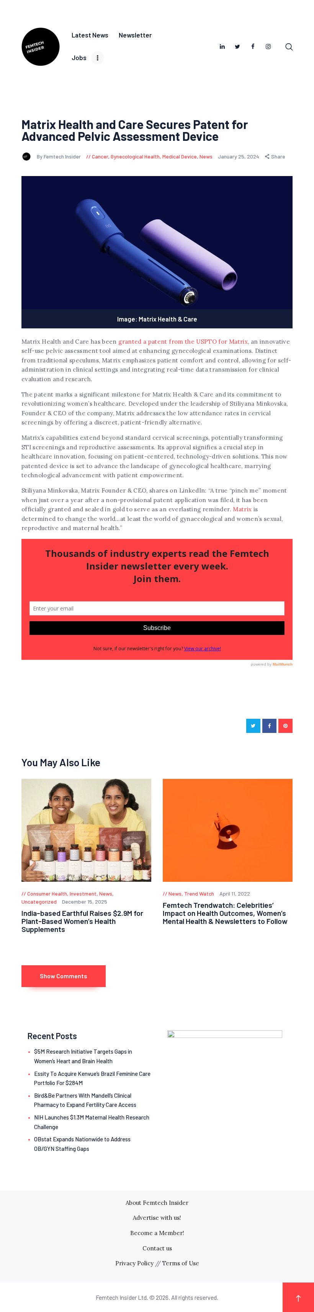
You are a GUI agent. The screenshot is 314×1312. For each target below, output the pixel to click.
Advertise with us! (157, 1217)
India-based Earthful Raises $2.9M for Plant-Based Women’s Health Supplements (82, 921)
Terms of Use (180, 1263)
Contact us (157, 1248)
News (206, 156)
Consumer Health (47, 893)
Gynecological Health (135, 156)
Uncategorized (39, 901)
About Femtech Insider (157, 1202)
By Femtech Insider (59, 156)
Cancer (100, 156)
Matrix (242, 509)
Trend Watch (199, 893)
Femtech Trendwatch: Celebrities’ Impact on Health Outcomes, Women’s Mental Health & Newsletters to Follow (225, 913)
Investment (83, 893)
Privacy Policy (134, 1263)
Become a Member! (157, 1233)
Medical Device (179, 156)
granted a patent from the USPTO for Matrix (183, 341)
